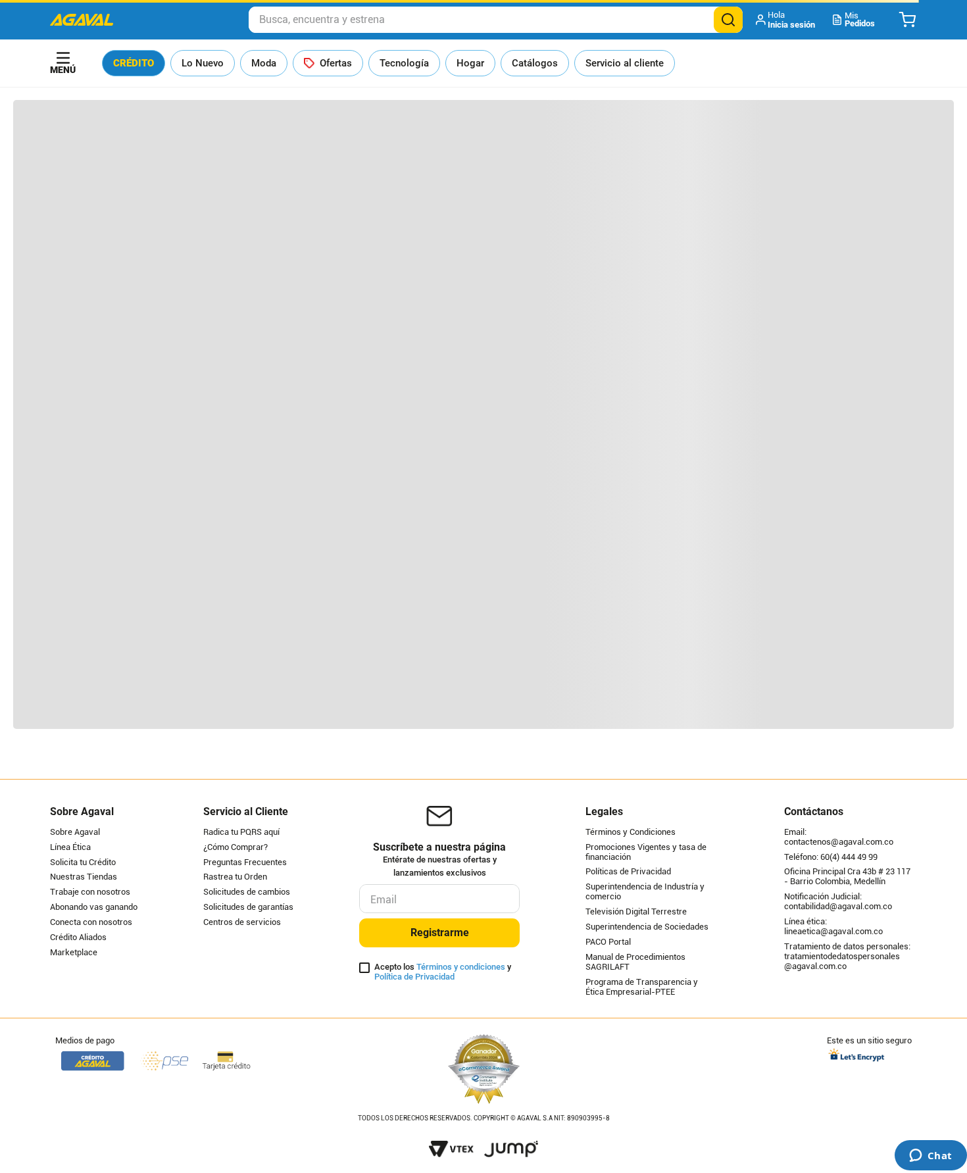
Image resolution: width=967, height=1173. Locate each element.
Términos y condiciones (460, 967)
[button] (786, 20)
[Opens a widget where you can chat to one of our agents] (930, 1156)
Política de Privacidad (414, 977)
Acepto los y (442, 972)
